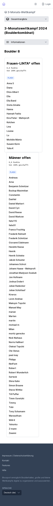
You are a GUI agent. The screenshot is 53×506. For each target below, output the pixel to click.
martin (12, 320)
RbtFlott (13, 363)
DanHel (12, 199)
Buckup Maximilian (18, 190)
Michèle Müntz (14, 139)
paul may (13, 355)
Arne (11, 182)
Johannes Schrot (17, 264)
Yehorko (13, 424)
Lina (9, 126)
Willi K (12, 420)
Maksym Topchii (17, 303)
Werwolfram (15, 415)
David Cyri (14, 208)
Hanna (10, 109)
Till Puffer (14, 394)
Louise (10, 131)
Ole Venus (14, 350)
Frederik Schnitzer (18, 238)
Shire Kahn (14, 381)
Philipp (12, 359)
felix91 (12, 225)
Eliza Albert (13, 92)
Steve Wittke (15, 389)
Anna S (10, 83)
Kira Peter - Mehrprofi (18, 118)
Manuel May (15, 307)
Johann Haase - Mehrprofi (22, 268)
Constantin (14, 195)
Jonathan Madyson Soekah (23, 273)
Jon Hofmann (15, 277)
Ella (8, 96)
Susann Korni (13, 144)
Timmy (12, 402)
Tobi (11, 407)
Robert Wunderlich (18, 372)
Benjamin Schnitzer (19, 186)
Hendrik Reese (16, 247)
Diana (9, 87)
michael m (14, 324)
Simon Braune (16, 385)
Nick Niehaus (15, 337)
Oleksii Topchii (16, 346)
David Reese (15, 212)
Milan (11, 329)
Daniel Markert (16, 203)
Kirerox (12, 294)
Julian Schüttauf (17, 290)
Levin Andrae (16, 299)
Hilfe (4, 470)
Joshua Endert (16, 281)
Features (6, 465)
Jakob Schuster (17, 260)
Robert (12, 368)
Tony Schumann (17, 411)
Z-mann (13, 428)
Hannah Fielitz (14, 113)
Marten (12, 316)
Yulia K (10, 148)
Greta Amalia (13, 105)
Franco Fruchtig (17, 229)
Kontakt (5, 460)
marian (12, 311)
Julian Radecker (17, 286)
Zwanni (12, 433)
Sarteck (13, 376)
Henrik (12, 251)
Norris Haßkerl (16, 342)
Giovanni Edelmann (19, 242)
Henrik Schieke (16, 255)
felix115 (13, 221)
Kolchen (11, 122)
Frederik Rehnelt (17, 234)
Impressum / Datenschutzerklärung (17, 455)
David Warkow (16, 216)
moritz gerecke (17, 333)
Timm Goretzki (16, 398)
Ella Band (11, 100)
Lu (8, 135)
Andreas (13, 177)
